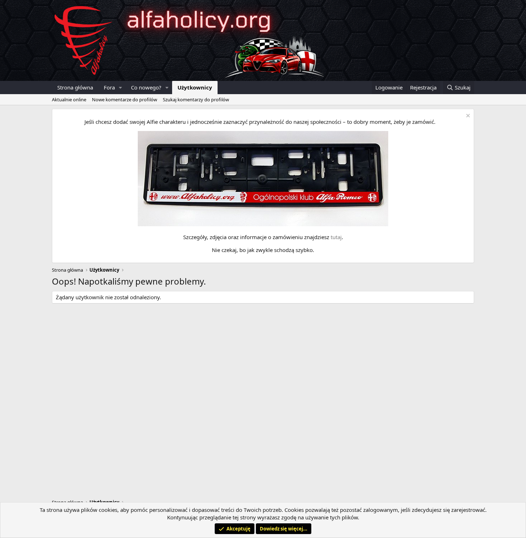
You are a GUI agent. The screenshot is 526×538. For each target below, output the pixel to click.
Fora (109, 87)
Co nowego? (146, 87)
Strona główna (75, 87)
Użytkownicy (194, 87)
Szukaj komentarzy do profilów (196, 99)
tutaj (336, 237)
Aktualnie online (69, 99)
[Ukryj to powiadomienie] (467, 116)
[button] (121, 87)
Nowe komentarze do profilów (124, 99)
